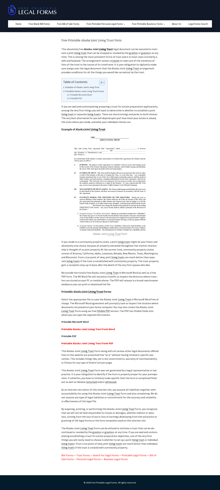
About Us (176, 23)
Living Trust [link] (106, 49)
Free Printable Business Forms (147, 23)
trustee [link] (115, 60)
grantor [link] (133, 53)
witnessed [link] (110, 382)
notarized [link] (91, 382)
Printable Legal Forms (134, 455)
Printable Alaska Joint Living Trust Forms (84, 91)
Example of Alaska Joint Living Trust (82, 87)
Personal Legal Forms (89, 459)
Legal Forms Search (198, 23)
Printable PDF (76, 98)
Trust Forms (83, 455)
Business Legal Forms (116, 459)
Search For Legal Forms (106, 455)
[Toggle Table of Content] (100, 82)
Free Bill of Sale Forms (68, 23)
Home (18, 23)
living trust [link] (80, 53)
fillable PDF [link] (103, 311)
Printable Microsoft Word (81, 94)
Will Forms (67, 455)
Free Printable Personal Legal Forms (104, 23)
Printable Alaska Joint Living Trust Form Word (88, 329)
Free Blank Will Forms (39, 23)
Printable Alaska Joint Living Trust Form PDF (87, 343)
